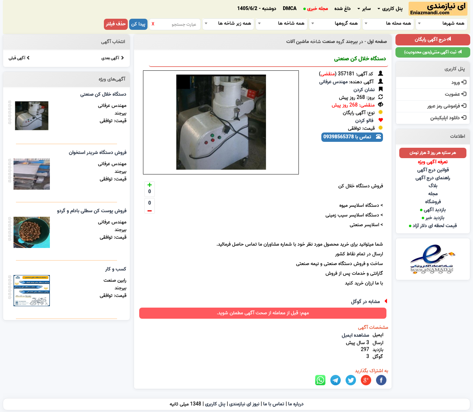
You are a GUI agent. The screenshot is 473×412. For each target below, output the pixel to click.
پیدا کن (138, 24)
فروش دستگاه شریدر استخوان (97, 153)
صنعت (328, 42)
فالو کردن (364, 121)
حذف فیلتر (116, 24)
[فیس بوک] (381, 380)
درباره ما (296, 404)
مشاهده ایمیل (355, 336)
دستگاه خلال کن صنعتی (360, 58)
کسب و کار (115, 269)
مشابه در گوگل (365, 302)
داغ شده (342, 9)
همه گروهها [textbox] (346, 23)
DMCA (290, 9)
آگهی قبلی (17, 58)
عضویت (453, 94)
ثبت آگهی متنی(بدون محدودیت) (430, 52)
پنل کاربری (392, 9)
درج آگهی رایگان (430, 40)
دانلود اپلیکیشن (445, 118)
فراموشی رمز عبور (444, 106)
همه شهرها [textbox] (453, 23)
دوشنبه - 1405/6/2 (256, 9)
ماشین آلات (297, 42)
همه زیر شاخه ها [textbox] (234, 23)
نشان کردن (364, 90)
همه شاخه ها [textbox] (291, 23)
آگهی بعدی (110, 58)
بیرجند (352, 42)
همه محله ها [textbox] (398, 23)
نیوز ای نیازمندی (244, 404)
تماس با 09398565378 (348, 137)
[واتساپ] (320, 380)
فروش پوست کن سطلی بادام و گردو (91, 211)
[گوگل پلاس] (366, 380)
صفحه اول (377, 42)
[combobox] (441, 23)
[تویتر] (351, 380)
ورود (456, 83)
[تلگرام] (335, 380)
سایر (366, 9)
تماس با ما (273, 404)
